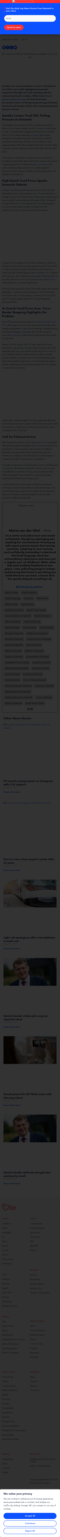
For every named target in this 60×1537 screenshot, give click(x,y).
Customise (30, 1523)
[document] (30, 768)
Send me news (14, 27)
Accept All (30, 1516)
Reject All (30, 1531)
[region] (30, 1513)
